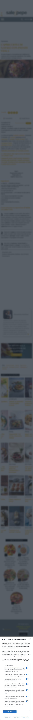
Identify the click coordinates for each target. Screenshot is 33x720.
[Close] (30, 639)
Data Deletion (8, 717)
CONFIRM (10, 711)
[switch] (27, 668)
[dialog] (16, 678)
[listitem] (16, 665)
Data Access (16, 717)
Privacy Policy (25, 717)
